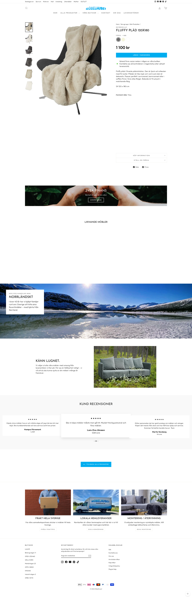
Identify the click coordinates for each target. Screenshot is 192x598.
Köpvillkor (112, 563)
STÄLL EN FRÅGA (141, 160)
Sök (110, 549)
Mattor (76, 1)
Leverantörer (131, 13)
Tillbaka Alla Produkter (97, 464)
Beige (123, 40)
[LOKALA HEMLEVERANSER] (96, 502)
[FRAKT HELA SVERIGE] (48, 502)
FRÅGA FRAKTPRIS (48, 529)
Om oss (117, 13)
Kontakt (106, 13)
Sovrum (38, 1)
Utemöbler (68, 1)
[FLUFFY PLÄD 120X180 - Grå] (117, 147)
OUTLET (84, 1)
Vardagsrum (29, 1)
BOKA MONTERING (144, 529)
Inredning (59, 1)
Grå (118, 40)
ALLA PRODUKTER (69, 13)
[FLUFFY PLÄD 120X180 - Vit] (123, 147)
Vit (128, 40)
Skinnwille (121, 27)
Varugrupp (124, 24)
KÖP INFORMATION (141, 155)
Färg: (121, 35)
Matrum (46, 1)
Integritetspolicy (114, 566)
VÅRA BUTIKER (90, 13)
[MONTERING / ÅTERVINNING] (144, 502)
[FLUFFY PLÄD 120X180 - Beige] (120, 147)
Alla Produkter (135, 24)
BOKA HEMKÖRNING (96, 529)
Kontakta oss (113, 553)
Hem (55, 13)
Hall (52, 1)
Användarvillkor (114, 559)
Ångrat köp (112, 569)
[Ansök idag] (96, 196)
